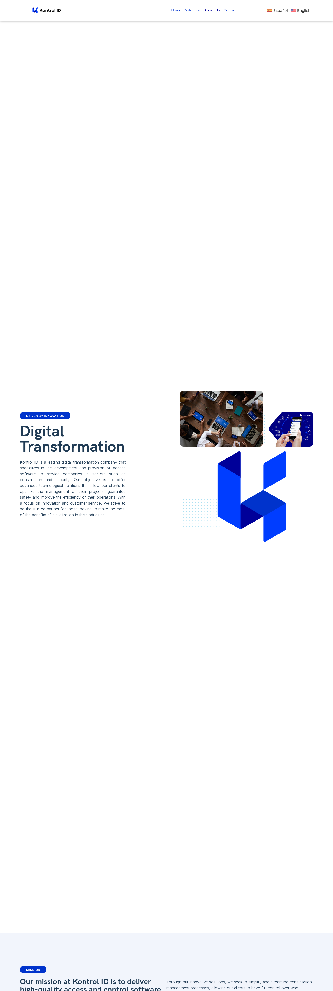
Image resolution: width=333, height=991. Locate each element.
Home (176, 10)
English (303, 10)
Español (280, 10)
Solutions (193, 10)
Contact (230, 10)
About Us (212, 10)
